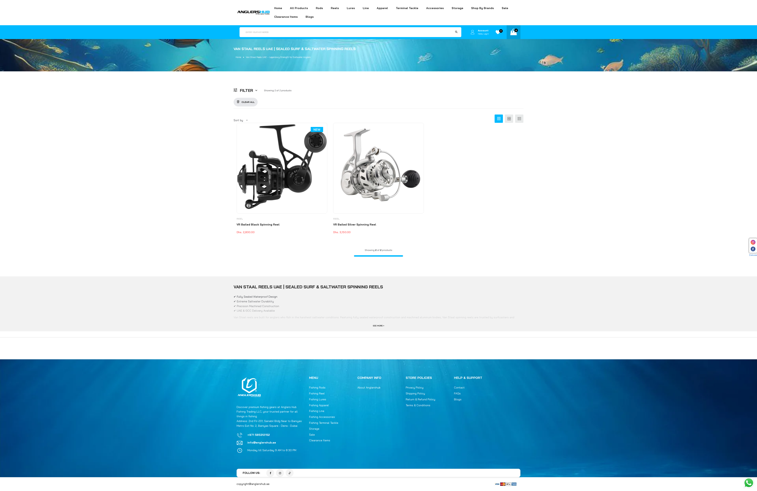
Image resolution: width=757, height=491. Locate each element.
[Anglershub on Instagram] (280, 473)
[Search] (456, 32)
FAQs (457, 393)
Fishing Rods (317, 387)
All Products (299, 8)
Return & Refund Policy (420, 399)
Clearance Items (286, 17)
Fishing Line (316, 411)
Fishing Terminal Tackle (323, 423)
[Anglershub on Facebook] (270, 473)
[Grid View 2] (509, 119)
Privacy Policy (414, 387)
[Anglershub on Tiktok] (290, 473)
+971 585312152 (258, 435)
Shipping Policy (415, 393)
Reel (240, 218)
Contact (459, 387)
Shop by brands (482, 8)
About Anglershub (368, 387)
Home (278, 8)
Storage (314, 428)
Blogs (310, 17)
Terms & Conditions (418, 405)
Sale (505, 8)
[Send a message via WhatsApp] (749, 483)
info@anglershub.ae (261, 442)
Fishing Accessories (322, 417)
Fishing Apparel (319, 405)
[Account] (472, 32)
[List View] (519, 119)
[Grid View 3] (499, 119)
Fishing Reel (317, 393)
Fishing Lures (317, 399)
